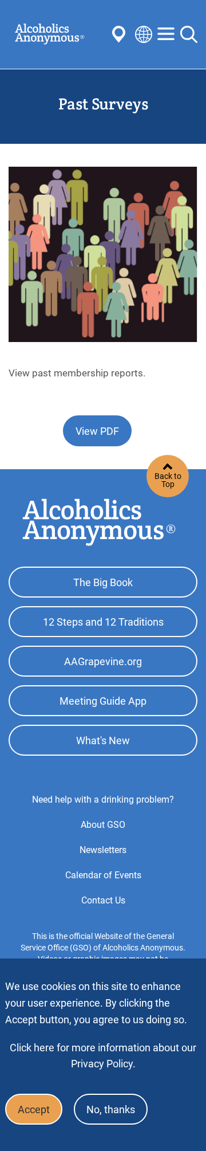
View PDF (97, 431)
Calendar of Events (103, 875)
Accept (34, 1109)
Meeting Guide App (103, 701)
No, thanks (110, 1109)
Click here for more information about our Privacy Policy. (103, 1056)
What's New (103, 740)
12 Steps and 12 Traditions (103, 622)
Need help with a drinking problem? (103, 799)
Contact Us (103, 900)
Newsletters (103, 849)
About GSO (103, 824)
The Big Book (103, 582)
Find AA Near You (120, 34)
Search (188, 34)
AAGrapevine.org (103, 661)
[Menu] (166, 35)
